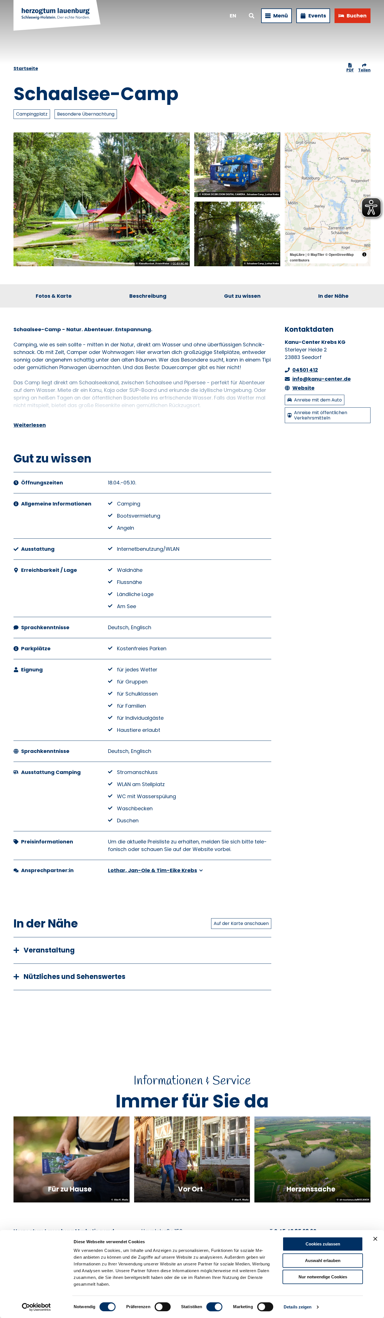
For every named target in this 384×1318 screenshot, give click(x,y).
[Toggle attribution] (364, 254)
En (233, 15)
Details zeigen (297, 1307)
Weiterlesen (29, 424)
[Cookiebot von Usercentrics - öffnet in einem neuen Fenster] (36, 1307)
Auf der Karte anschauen (241, 923)
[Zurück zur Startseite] (57, 15)
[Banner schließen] (375, 1239)
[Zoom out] (292, 147)
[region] (328, 199)
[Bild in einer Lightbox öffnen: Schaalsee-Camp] (101, 199)
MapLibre (297, 254)
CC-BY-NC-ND (180, 264)
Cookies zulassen (323, 1244)
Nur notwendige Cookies (323, 1276)
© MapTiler (315, 254)
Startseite (25, 68)
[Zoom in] (292, 139)
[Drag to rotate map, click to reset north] (292, 156)
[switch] (163, 1306)
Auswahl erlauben (322, 1260)
